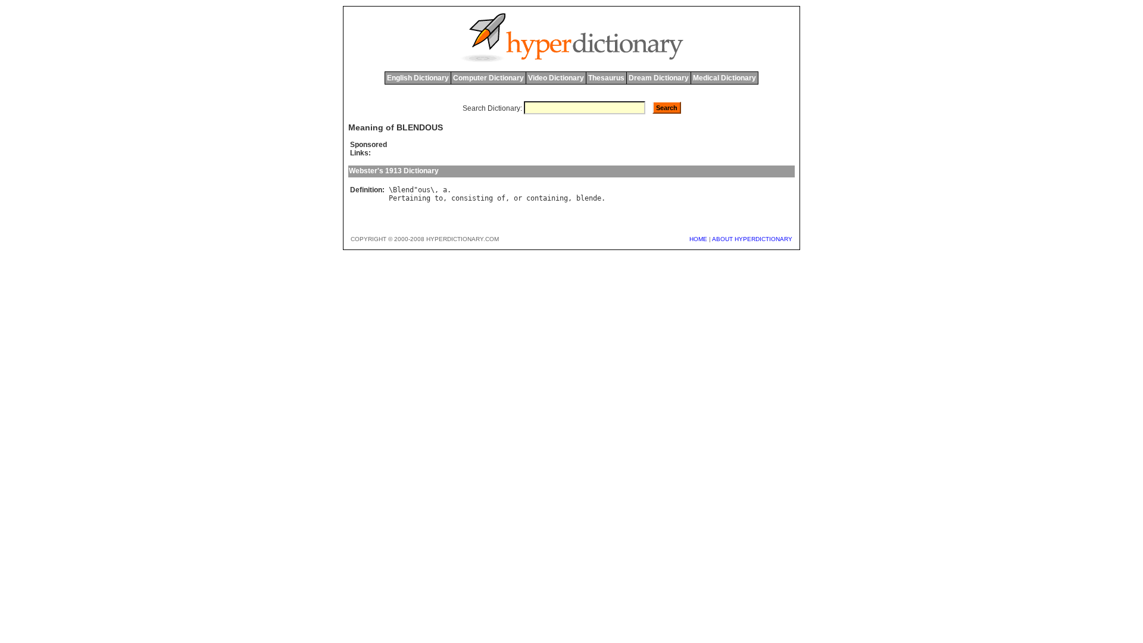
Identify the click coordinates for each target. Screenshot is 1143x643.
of (501, 198)
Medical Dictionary (724, 78)
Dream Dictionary (659, 78)
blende (588, 198)
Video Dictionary (556, 78)
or (518, 198)
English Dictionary (418, 78)
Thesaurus (606, 78)
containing (547, 198)
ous (424, 190)
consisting (472, 198)
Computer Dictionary (488, 78)
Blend (403, 190)
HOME (698, 239)
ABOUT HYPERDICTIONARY (752, 239)
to (439, 198)
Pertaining (409, 198)
